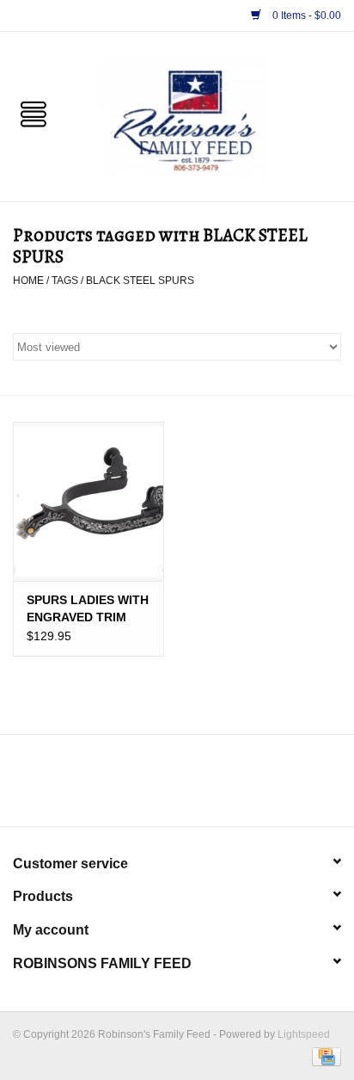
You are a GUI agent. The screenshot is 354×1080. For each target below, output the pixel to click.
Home (28, 281)
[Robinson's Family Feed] (210, 115)
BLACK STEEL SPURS (140, 281)
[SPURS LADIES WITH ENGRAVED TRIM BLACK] (88, 501)
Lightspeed (304, 1034)
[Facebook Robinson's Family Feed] (161, 786)
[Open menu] (33, 113)
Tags (65, 281)
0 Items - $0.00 (305, 15)
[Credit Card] (323, 1056)
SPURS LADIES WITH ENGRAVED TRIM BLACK (88, 609)
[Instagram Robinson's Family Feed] (192, 786)
